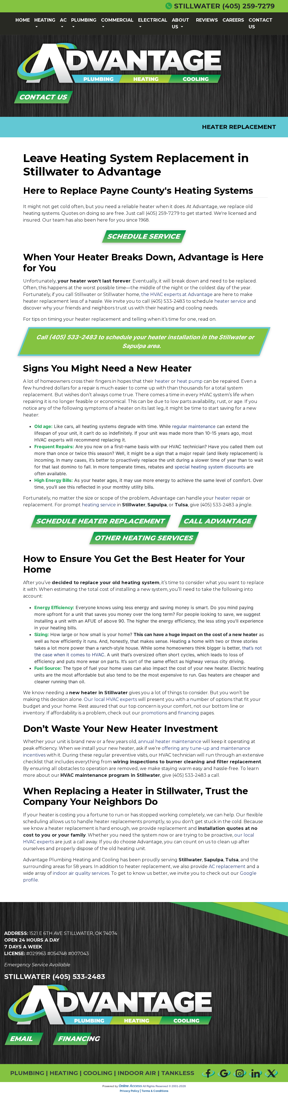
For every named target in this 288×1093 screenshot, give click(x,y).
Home (22, 20)
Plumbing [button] (83, 20)
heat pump (189, 381)
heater (162, 381)
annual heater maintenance (169, 741)
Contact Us (261, 23)
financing (188, 713)
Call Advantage (218, 521)
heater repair (229, 498)
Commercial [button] (117, 20)
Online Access (130, 1086)
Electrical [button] (152, 20)
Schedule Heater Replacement (100, 521)
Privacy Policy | (130, 1090)
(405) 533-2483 (168, 301)
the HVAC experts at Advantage (177, 294)
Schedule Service (144, 236)
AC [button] (63, 20)
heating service (99, 504)
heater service (230, 301)
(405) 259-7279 (248, 6)
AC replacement (227, 866)
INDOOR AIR (137, 1072)
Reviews (207, 20)
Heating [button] (44, 20)
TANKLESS (177, 1072)
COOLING (97, 1072)
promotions (154, 713)
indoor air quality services (81, 873)
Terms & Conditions (154, 1090)
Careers (233, 20)
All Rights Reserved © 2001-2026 (164, 1086)
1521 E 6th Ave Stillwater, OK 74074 (73, 933)
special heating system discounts (210, 467)
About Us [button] (180, 23)
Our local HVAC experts (110, 699)
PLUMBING (27, 1072)
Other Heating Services (144, 538)
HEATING (64, 1072)
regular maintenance (193, 426)
